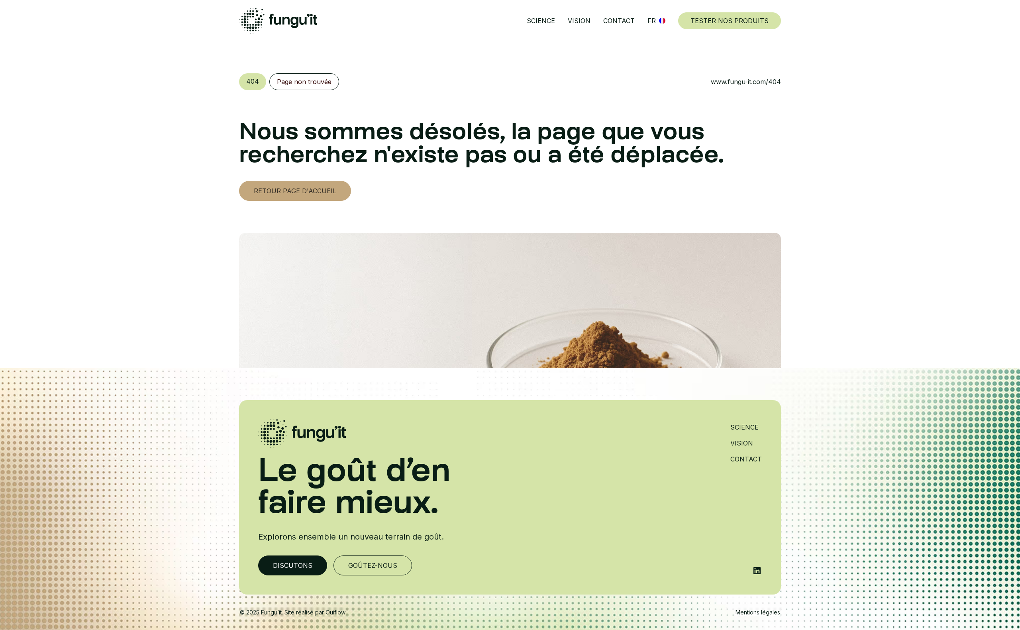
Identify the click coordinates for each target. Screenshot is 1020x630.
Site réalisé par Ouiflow (314, 612)
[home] (278, 20)
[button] (656, 21)
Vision (579, 21)
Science (541, 21)
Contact (619, 21)
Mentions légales (758, 612)
